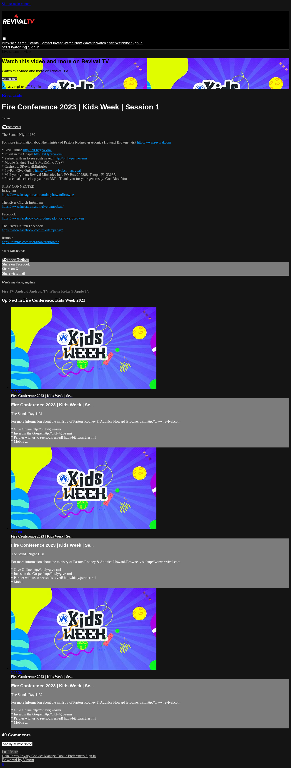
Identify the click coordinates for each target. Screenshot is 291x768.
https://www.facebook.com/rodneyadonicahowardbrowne (43, 218)
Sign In (33, 47)
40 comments (11, 127)
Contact (46, 43)
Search (21, 43)
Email (24, 260)
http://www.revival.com (154, 142)
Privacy (25, 756)
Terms (15, 756)
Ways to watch (94, 43)
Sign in (137, 43)
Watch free (9, 79)
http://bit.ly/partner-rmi (71, 158)
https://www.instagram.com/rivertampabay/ (32, 206)
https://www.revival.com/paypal (58, 170)
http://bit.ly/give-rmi (37, 150)
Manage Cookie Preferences (64, 756)
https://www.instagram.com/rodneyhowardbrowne (38, 195)
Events (33, 43)
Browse (8, 43)
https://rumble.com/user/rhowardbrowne (30, 242)
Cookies (37, 756)
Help (6, 756)
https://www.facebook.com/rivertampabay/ (32, 230)
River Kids (12, 95)
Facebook (9, 260)
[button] (4, 38)
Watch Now (72, 43)
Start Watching (119, 43)
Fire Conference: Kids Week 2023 (54, 300)
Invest (58, 43)
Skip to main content (16, 4)
